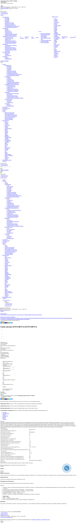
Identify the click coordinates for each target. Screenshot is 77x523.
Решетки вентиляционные (12, 95)
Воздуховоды (9, 94)
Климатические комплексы (12, 89)
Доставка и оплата (6, 108)
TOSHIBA (7, 142)
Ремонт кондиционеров (9, 113)
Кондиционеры (8, 65)
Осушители (7, 103)
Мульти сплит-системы (11, 72)
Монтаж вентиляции (9, 119)
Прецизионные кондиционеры (13, 75)
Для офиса (68, 318)
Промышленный (10, 105)
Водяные (9, 101)
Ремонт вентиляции (9, 118)
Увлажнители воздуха (11, 86)
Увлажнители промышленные (13, 90)
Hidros (6, 134)
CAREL (6, 138)
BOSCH (6, 149)
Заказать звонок (3, 177)
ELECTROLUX (8, 154)
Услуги (4, 111)
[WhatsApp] (9, 322)
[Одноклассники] (2, 322)
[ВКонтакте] (1, 322)
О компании (5, 107)
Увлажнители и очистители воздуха (12, 84)
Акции (4, 110)
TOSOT (6, 123)
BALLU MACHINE (9, 155)
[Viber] (7, 322)
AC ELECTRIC (8, 140)
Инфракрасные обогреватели (12, 83)
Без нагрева (9, 100)
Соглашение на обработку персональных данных (40, 519)
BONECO (7, 136)
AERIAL (6, 135)
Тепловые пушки (10, 80)
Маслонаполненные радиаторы (13, 82)
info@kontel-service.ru (6, 310)
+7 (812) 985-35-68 (3, 12)
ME (5, 146)
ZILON (6, 145)
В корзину (2, 392)
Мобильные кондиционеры (12, 73)
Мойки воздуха (10, 87)
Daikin (6, 152)
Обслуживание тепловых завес (11, 116)
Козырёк (4, 386)
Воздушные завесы (9, 99)
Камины (8, 77)
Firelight (6, 131)
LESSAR (6, 122)
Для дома (56, 318)
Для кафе (59, 318)
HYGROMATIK (8, 137)
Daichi (6, 153)
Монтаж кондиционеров (9, 112)
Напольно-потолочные (11, 70)
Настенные (9, 66)
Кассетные (9, 67)
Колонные (9, 69)
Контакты (4, 161)
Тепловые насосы (10, 81)
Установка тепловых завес (10, 117)
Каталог (4, 64)
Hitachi (6, 130)
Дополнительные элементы (12, 91)
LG (5, 151)
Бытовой (9, 104)
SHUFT (6, 133)
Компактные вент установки (12, 96)
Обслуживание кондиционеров (11, 114)
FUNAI (6, 144)
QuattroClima (7, 125)
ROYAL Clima (7, 147)
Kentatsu (6, 126)
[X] (6, 322)
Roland (6, 156)
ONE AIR (7, 148)
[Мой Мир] (4, 322)
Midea (6, 143)
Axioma (6, 127)
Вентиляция (7, 92)
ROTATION (7, 139)
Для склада (16, 319)
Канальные (9, 68)
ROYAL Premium (8, 128)
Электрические (10, 102)
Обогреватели (8, 76)
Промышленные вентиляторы (13, 93)
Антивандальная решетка (8, 388)
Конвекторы (9, 78)
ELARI (6, 129)
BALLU (6, 158)
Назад (6, 182)
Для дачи (52, 318)
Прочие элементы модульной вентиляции (15, 98)
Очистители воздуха (11, 85)
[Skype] (10, 322)
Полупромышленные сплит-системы (14, 74)
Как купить (5, 109)
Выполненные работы (7, 160)
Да (3, 372)
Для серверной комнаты (9, 319)
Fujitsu (6, 121)
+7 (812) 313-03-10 (3, 13)
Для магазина (63, 318)
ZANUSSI (7, 157)
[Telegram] (12, 322)
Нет (3, 374)
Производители (6, 120)
